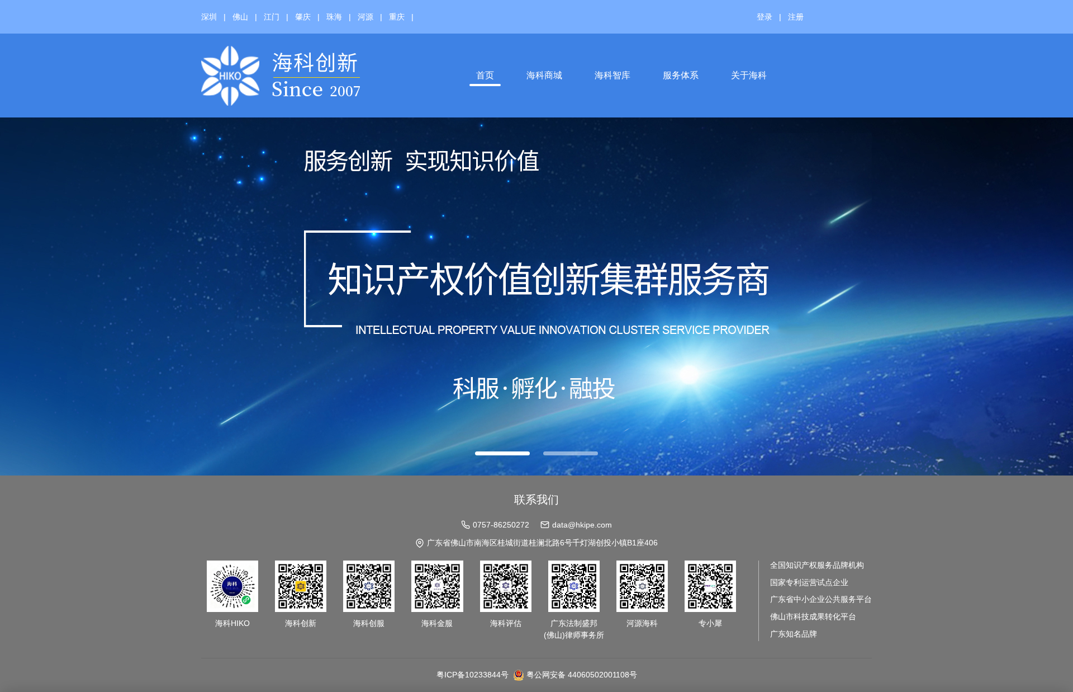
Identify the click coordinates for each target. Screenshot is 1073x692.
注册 (796, 16)
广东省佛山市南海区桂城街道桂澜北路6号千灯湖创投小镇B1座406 (542, 542)
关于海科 (749, 75)
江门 (271, 16)
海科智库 (612, 75)
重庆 (397, 16)
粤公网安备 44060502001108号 (581, 674)
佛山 (240, 16)
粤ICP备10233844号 (472, 674)
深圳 (209, 16)
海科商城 (544, 75)
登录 (764, 16)
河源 (365, 16)
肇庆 (303, 16)
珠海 (334, 16)
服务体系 (681, 75)
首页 (485, 75)
